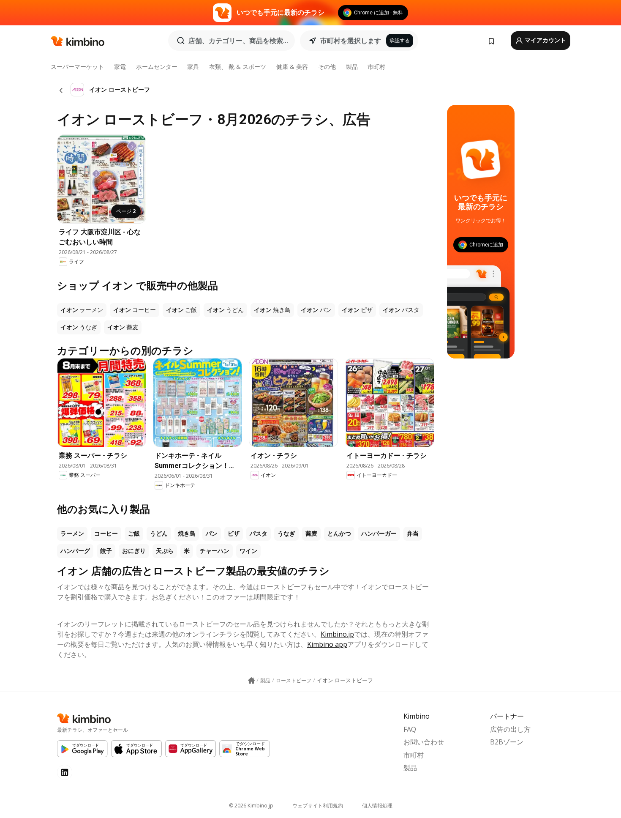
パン (212, 533)
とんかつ (339, 533)
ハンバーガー (379, 533)
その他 (327, 67)
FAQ (409, 729)
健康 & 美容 (292, 67)
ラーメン (72, 533)
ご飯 (134, 533)
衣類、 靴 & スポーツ (237, 67)
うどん (159, 533)
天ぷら (165, 550)
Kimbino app (327, 644)
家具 (193, 67)
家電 (120, 67)
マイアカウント (544, 40)
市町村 (376, 67)
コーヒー (106, 533)
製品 (352, 67)
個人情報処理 (377, 805)
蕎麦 (311, 533)
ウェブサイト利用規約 (317, 805)
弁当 (413, 533)
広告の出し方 (510, 729)
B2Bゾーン (506, 742)
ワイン (248, 550)
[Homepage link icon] (251, 680)
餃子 (106, 550)
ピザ (234, 533)
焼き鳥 (187, 533)
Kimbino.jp (337, 634)
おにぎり (134, 550)
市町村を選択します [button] (350, 40)
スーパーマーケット (77, 67)
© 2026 (251, 805)
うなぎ (286, 533)
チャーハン (214, 550)
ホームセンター (156, 67)
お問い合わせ (423, 742)
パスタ (258, 533)
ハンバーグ (75, 550)
